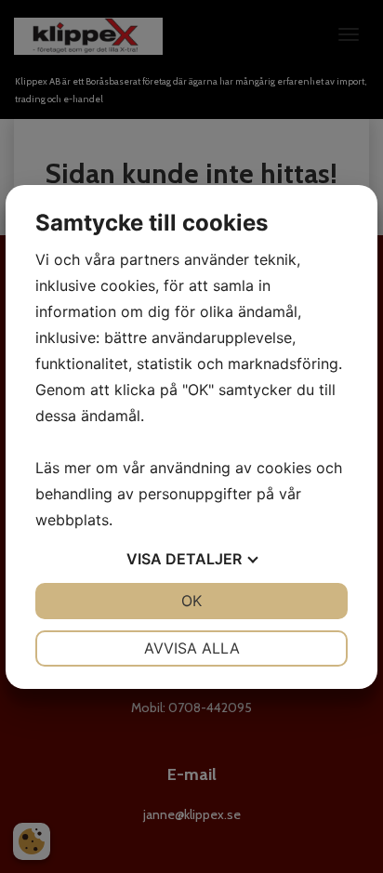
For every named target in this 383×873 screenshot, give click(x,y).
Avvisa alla (192, 648)
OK (191, 600)
